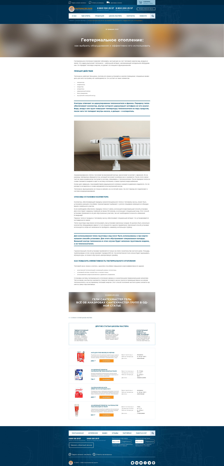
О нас (74, 16)
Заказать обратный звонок (146, 8)
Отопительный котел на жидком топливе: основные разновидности (142, 333)
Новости (143, 16)
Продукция (99, 16)
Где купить (85, 16)
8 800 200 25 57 (124, 8)
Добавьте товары (148, 3)
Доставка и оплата (116, 3)
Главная (71, 20)
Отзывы (115, 433)
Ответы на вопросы (98, 3)
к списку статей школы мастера (81, 317)
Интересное (93, 433)
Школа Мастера (115, 16)
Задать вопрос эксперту (79, 3)
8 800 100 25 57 (105, 8)
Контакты (131, 16)
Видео (104, 433)
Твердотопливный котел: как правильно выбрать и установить (81, 332)
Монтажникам (78, 433)
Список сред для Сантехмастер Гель (110, 332)
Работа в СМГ (141, 433)
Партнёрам (127, 433)
